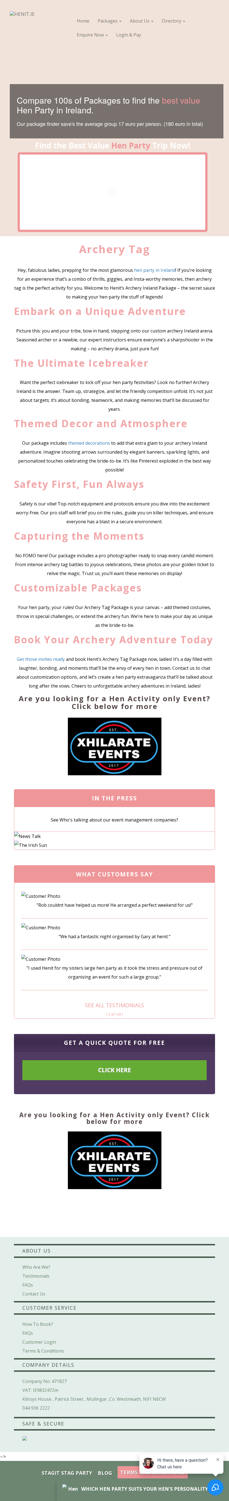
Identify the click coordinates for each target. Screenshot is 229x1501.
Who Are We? (36, 1267)
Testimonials (35, 1276)
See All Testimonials (114, 1005)
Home (83, 21)
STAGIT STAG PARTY (67, 1473)
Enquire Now (91, 35)
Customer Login (39, 1342)
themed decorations (89, 443)
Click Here (114, 1070)
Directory (172, 21)
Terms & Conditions (43, 1351)
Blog (105, 1473)
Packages (108, 21)
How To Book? (37, 1324)
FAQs (27, 1285)
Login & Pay (128, 35)
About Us (140, 21)
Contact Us (33, 1294)
